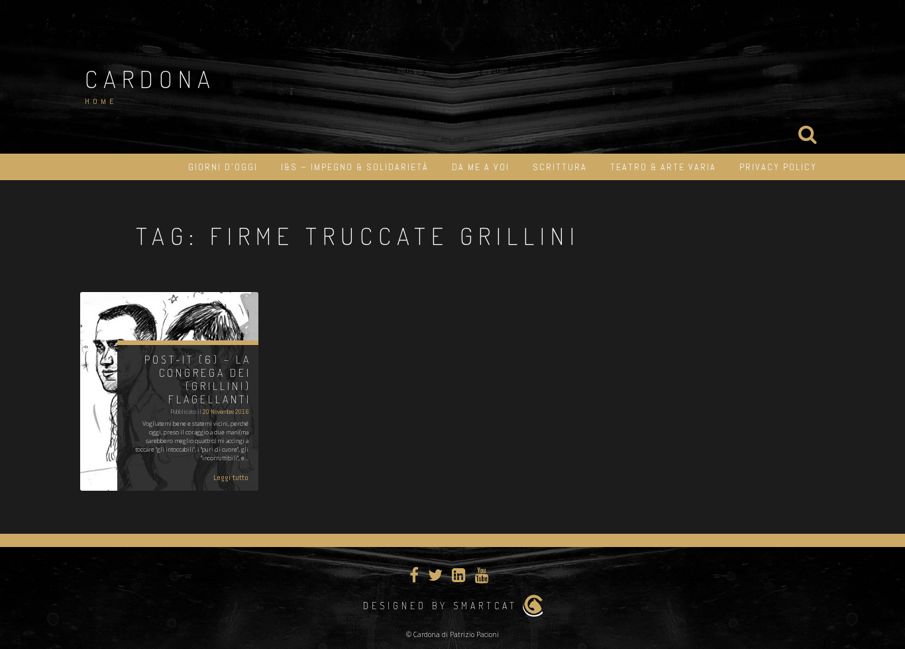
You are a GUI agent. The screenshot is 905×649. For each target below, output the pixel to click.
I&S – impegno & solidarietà (355, 167)
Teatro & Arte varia (663, 167)
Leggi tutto (230, 477)
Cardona (150, 79)
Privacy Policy (778, 167)
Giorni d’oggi (223, 167)
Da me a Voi (480, 167)
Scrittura (560, 167)
